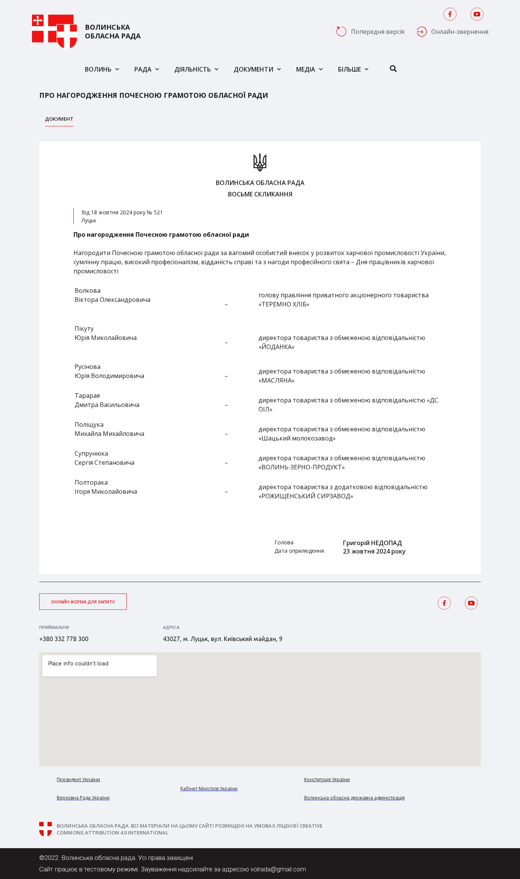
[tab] (59, 121)
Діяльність (192, 69)
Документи (253, 69)
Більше (349, 69)
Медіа (305, 69)
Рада (143, 69)
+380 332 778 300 (63, 638)
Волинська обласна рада (112, 31)
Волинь (98, 69)
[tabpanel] (260, 358)
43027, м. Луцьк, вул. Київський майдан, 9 (222, 638)
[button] (83, 601)
